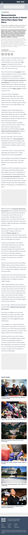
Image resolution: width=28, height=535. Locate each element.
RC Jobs (15, 525)
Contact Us (10, 524)
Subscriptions (16, 527)
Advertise (16, 524)
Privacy (9, 525)
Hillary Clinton (17, 88)
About (2, 524)
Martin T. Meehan (12, 233)
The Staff (9, 527)
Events (2, 525)
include (19, 72)
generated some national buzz (12, 176)
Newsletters (3, 527)
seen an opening (17, 138)
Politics (5, 12)
